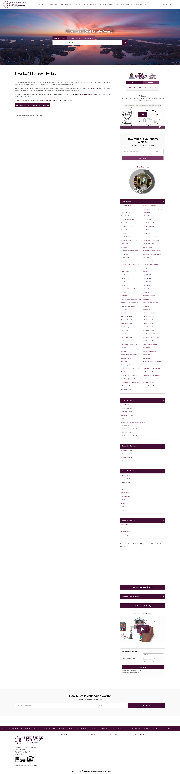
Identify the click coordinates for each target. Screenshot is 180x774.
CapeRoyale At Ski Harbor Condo (152, 209)
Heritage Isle (146, 268)
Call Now (46, 105)
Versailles (124, 510)
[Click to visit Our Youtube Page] (140, 87)
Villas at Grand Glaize (127, 386)
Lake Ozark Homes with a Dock (130, 429)
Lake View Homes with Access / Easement (133, 422)
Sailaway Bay (146, 347)
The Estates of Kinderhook (151, 372)
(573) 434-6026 (19, 755)
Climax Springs (125, 482)
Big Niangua (124, 524)
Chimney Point (147, 216)
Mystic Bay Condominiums (150, 302)
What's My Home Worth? (124, 4)
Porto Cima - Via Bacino (149, 340)
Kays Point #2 (147, 275)
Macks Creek (125, 492)
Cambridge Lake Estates (128, 209)
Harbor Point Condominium (150, 264)
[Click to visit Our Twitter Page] (134, 87)
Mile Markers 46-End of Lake (129, 461)
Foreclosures (117, 728)
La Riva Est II (125, 292)
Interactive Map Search (95, 88)
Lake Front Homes (126, 411)
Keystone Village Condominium (130, 288)
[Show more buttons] (163, 127)
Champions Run (125, 216)
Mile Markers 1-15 (126, 450)
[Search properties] (125, 42)
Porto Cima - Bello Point (128, 337)
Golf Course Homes (127, 415)
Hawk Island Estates (127, 268)
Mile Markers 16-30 (126, 454)
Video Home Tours (150, 728)
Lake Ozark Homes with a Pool (130, 436)
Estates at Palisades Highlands (130, 250)
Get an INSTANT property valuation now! (58, 100)
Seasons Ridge (147, 354)
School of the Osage (127, 479)
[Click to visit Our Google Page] (155, 87)
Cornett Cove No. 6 (148, 230)
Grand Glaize (125, 528)
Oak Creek (124, 309)
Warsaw (123, 499)
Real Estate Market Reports (131, 596)
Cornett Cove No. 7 (127, 233)
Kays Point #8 (147, 285)
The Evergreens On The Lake (129, 375)
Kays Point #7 (125, 285)
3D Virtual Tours (106, 4)
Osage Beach (125, 313)
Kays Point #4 (147, 278)
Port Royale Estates (148, 330)
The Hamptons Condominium (151, 375)
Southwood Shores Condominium (152, 361)
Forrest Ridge (125, 254)
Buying (61, 728)
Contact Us (36, 105)
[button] (143, 629)
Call (134, 82)
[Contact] (175, 759)
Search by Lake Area (128, 520)
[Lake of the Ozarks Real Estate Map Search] (142, 566)
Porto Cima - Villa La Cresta (129, 344)
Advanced (74, 38)
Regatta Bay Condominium (150, 344)
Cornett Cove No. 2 (148, 223)
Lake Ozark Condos (126, 432)
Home (41, 4)
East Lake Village (147, 247)
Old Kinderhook (147, 309)
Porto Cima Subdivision (149, 334)
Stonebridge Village (127, 365)
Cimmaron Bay (147, 219)
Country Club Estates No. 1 (151, 236)
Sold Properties (82, 728)
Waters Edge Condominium (151, 386)
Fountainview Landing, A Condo (152, 254)
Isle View (145, 271)
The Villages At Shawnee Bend (130, 382)
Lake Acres (124, 295)
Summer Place (147, 365)
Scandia (123, 351)
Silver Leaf (124, 361)
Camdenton (124, 475)
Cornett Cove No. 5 (127, 230)
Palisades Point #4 (126, 323)
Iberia (122, 489)
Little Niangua (125, 535)
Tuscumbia (124, 506)
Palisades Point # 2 (148, 316)
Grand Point (146, 257)
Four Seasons (125, 257)
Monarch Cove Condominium (129, 302)
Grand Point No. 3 (148, 261)
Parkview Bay (125, 327)
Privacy (109, 771)
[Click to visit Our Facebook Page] (129, 87)
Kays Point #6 (147, 282)
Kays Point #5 (125, 282)
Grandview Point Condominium (130, 264)
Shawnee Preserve (126, 358)
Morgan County (125, 496)
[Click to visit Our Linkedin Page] (145, 87)
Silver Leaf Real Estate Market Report (85, 94)
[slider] (141, 127)
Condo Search (64, 734)
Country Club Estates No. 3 (151, 240)
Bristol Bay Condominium (150, 205)
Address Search (139, 734)
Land (122, 418)
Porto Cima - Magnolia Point (151, 337)
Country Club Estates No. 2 (129, 240)
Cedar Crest (146, 212)
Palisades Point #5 (148, 323)
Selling (70, 728)
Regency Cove (125, 347)
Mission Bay (146, 299)
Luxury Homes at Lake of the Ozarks (59, 4)
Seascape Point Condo (149, 351)
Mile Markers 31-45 (126, 457)
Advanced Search (90, 4)
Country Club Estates (127, 236)
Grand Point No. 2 (126, 261)
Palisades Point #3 (148, 320)
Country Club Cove (148, 233)
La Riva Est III (147, 292)
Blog (78, 4)
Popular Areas (126, 201)
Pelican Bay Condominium (150, 327)
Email (150, 82)
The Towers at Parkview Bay (151, 379)
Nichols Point (146, 306)
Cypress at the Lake (148, 243)
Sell (88, 38)
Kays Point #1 (125, 275)
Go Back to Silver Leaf (23, 105)
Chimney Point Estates (128, 219)
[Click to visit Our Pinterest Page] (150, 87)
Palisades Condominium (149, 313)
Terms (104, 771)
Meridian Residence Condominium (131, 299)
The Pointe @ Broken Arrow (129, 379)
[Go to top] (175, 764)
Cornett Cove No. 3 (127, 226)
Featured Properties (133, 728)
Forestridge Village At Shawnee (152, 250)
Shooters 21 (146, 358)
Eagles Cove (124, 247)
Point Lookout (125, 330)
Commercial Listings (32, 728)
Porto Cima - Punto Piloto (128, 340)
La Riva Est (146, 288)
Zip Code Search (90, 734)
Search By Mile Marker (129, 446)
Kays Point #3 (125, 278)
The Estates (124, 372)
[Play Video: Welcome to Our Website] (142, 114)
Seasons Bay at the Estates (129, 354)
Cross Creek (124, 243)
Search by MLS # (114, 734)
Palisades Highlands (127, 316)
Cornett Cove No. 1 (127, 223)
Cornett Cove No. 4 (148, 226)
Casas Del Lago (125, 212)
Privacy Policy (33, 765)
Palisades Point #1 (126, 320)
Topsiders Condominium (150, 382)
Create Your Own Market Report (142, 606)
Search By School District (130, 471)
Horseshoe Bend (126, 531)
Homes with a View (126, 408)
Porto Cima (124, 334)
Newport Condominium (128, 306)
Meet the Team (141, 4)
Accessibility (98, 771)
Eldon (122, 485)
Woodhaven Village (126, 389)
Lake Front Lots (125, 425)
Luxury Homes (125, 404)
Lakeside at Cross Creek (150, 295)
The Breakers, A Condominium (130, 368)
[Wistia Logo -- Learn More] (159, 127)
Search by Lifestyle (128, 400)
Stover (123, 503)
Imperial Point (125, 271)
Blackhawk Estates (126, 205)
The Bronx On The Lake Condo (152, 368)
